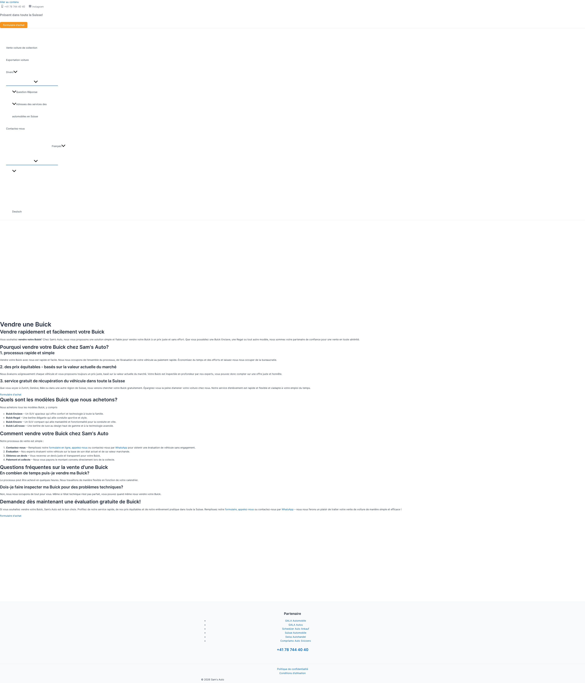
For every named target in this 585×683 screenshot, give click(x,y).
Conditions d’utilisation (292, 673)
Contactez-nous (15, 128)
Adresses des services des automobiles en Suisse (29, 110)
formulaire (231, 509)
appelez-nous (79, 447)
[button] (13, 25)
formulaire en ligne (59, 447)
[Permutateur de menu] (35, 82)
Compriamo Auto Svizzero (295, 640)
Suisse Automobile (295, 632)
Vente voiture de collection (21, 47)
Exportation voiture (17, 59)
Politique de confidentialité (292, 668)
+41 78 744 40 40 (292, 649)
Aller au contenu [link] (9, 2)
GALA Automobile (295, 620)
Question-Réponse (26, 91)
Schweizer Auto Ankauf (295, 628)
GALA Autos (296, 624)
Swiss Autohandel (295, 636)
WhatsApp (121, 447)
